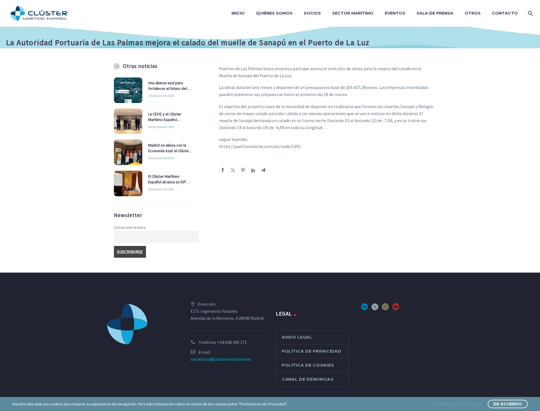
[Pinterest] (243, 170)
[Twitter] (233, 170)
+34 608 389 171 (232, 342)
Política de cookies (308, 365)
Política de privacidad (311, 351)
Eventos (395, 13)
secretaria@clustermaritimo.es (221, 359)
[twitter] (375, 308)
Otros (473, 13)
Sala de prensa (435, 13)
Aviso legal (297, 337)
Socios (312, 13)
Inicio (238, 13)
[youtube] (395, 308)
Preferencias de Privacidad (459, 404)
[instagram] (385, 308)
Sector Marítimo (353, 13)
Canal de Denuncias (308, 379)
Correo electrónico (130, 227)
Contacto (505, 13)
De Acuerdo (507, 404)
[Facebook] (222, 170)
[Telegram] (263, 170)
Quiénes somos (274, 13)
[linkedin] (364, 308)
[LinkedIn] (253, 170)
